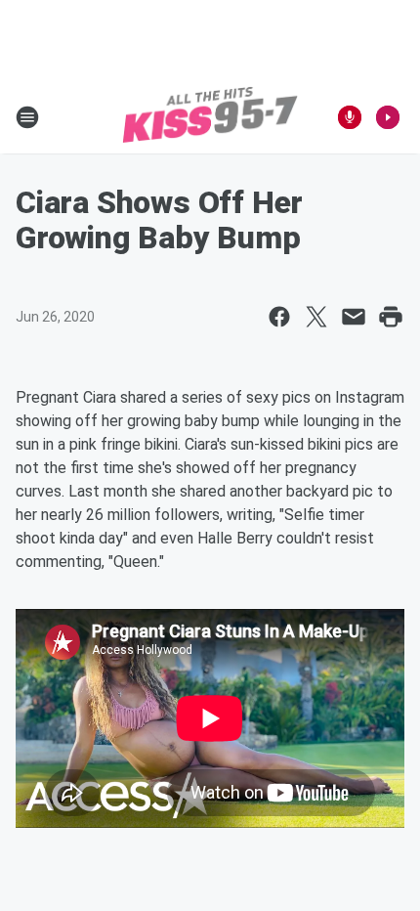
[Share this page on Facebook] (279, 316)
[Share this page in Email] (353, 316)
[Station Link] (210, 117)
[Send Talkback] (349, 117)
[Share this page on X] (316, 316)
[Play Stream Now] (387, 117)
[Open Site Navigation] (27, 117)
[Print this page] (390, 316)
